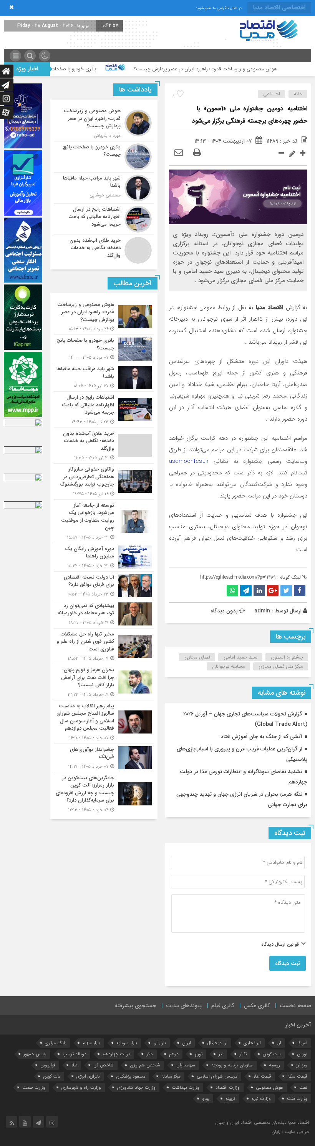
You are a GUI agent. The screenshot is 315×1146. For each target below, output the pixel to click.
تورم (198, 1054)
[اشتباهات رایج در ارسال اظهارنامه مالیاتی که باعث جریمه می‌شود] (104, 219)
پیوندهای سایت (184, 1005)
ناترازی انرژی (88, 1076)
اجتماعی (271, 94)
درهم (174, 1054)
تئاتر (243, 1054)
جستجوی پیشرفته (135, 1005)
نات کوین (51, 1076)
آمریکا (302, 1042)
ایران (186, 1042)
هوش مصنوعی (269, 1087)
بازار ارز (159, 1042)
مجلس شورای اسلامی (217, 1076)
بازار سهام (91, 1042)
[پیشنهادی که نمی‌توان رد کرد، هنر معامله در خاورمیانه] (104, 614)
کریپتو (230, 1098)
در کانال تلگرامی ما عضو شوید (219, 8)
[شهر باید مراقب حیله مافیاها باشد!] (104, 188)
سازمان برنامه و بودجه (232, 1065)
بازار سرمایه (126, 1042)
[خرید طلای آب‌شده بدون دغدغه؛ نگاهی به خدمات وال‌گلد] (104, 249)
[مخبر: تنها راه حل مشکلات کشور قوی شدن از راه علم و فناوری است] (104, 646)
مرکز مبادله (171, 1076)
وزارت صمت (33, 1087)
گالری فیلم (222, 1005)
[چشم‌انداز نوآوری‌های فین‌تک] (104, 758)
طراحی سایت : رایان (290, 1131)
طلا (74, 1065)
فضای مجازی (197, 657)
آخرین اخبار (298, 1025)
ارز (279, 1042)
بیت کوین (272, 1054)
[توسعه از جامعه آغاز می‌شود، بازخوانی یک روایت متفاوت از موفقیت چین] (104, 521)
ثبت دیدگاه (287, 963)
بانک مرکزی (55, 1042)
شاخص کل (103, 1065)
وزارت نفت (297, 1098)
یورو (205, 1098)
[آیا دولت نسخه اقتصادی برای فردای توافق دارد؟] (104, 586)
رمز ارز (301, 1065)
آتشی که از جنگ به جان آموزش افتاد (261, 736)
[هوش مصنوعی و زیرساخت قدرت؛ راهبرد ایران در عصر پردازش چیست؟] (104, 123)
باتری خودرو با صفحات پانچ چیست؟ (88, 69)
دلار (149, 1054)
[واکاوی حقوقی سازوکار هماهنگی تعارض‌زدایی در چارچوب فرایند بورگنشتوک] (104, 481)
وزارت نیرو (261, 1098)
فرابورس (47, 1065)
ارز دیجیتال (217, 1042)
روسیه (274, 1065)
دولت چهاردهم (116, 1054)
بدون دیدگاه (224, 611)
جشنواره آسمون (287, 657)
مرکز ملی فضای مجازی (281, 666)
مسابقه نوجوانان (228, 666)
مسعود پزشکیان (130, 1076)
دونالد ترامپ (74, 1054)
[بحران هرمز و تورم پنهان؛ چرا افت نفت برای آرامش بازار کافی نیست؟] (104, 682)
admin (262, 611)
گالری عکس (257, 1005)
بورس (302, 1054)
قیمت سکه (297, 1076)
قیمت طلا (262, 1076)
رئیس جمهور (34, 1054)
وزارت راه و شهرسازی (81, 1087)
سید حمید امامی (240, 657)
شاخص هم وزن (145, 1065)
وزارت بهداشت (185, 1087)
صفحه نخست (295, 1005)
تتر (221, 1054)
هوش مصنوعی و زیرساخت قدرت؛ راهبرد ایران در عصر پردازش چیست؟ (235, 69)
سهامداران (185, 1065)
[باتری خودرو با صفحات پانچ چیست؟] (104, 156)
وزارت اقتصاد (228, 1087)
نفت (303, 1087)
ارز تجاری (252, 1042)
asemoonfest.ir (189, 461)
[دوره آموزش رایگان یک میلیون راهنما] (104, 557)
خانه (298, 94)
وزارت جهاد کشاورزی (136, 1087)
